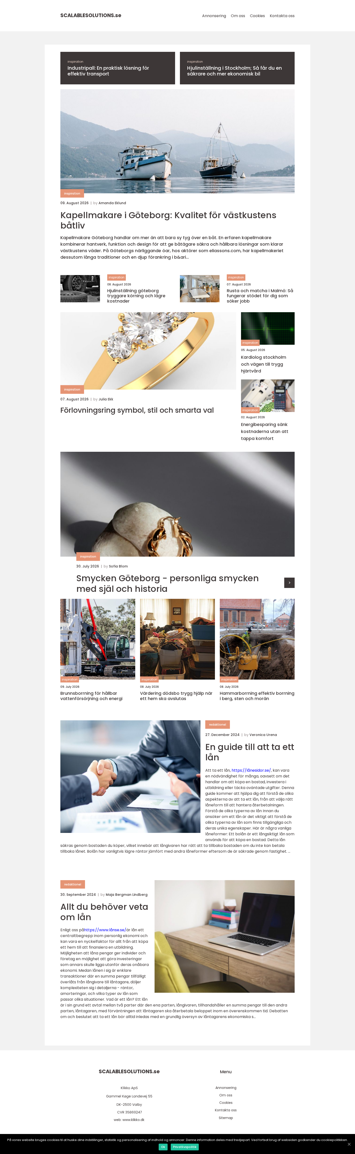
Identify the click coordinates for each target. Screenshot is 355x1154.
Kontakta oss (282, 16)
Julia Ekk (106, 399)
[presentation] (289, 583)
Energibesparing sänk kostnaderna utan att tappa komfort (264, 431)
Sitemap (226, 1117)
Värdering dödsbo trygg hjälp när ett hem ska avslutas (176, 696)
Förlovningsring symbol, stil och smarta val (137, 410)
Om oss (238, 16)
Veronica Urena (263, 734)
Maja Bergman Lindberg (127, 894)
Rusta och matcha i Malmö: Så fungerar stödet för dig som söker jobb (260, 296)
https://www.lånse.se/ (105, 930)
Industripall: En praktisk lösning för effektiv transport (108, 71)
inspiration (75, 62)
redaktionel (217, 724)
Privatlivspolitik (184, 1147)
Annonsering (214, 16)
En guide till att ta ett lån (249, 752)
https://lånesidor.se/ (251, 770)
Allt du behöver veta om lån (104, 912)
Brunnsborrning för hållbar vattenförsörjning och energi (91, 696)
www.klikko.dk (133, 1119)
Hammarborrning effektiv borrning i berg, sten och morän (257, 696)
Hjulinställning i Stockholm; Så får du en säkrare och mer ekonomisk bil (234, 71)
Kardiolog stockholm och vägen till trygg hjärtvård (263, 364)
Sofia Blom (118, 566)
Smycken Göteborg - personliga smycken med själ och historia (167, 583)
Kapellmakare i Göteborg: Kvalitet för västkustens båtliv (168, 220)
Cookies (257, 16)
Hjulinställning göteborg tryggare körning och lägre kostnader (136, 296)
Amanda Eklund (112, 203)
